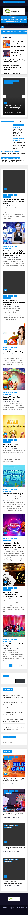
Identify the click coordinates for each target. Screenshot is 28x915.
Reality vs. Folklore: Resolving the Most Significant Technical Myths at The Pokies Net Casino (13, 109)
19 (21, 665)
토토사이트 (9, 21)
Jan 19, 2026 (8, 500)
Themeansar (14, 908)
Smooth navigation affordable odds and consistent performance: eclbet (12, 595)
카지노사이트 (22, 19)
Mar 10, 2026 (8, 306)
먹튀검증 (17, 19)
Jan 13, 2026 (8, 598)
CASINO (6, 80)
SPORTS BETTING (16, 127)
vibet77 (8, 19)
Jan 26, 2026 (8, 401)
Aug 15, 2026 (8, 783)
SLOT (17, 80)
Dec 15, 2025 (8, 648)
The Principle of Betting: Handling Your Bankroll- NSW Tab (14, 60)
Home (14, 911)
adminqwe (18, 112)
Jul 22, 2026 (7, 817)
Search (5, 676)
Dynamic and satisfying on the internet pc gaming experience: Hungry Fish (13, 496)
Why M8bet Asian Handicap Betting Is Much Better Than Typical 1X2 (12, 67)
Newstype (23, 907)
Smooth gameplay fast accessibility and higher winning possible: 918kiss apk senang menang (14, 546)
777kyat (3, 19)
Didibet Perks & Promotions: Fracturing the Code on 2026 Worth (13, 201)
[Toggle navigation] (25, 27)
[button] (23, 96)
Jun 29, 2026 (8, 851)
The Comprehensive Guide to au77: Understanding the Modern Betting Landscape (17, 54)
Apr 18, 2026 (8, 205)
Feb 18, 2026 (8, 354)
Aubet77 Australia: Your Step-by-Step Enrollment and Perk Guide (14, 302)
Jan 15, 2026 (8, 549)
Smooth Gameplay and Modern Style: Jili (11, 445)
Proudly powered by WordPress (8, 907)
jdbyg (12, 19)
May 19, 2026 (10, 112)
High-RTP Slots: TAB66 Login (14, 352)
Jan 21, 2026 (8, 448)
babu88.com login (16, 21)
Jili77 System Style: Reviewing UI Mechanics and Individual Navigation (18, 43)
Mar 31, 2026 (8, 257)
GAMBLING (12, 80)
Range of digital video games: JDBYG (11, 398)
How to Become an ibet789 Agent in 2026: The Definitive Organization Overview (14, 253)
